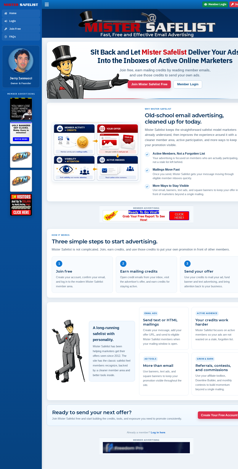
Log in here (158, 432)
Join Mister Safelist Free (149, 84)
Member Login (217, 4)
